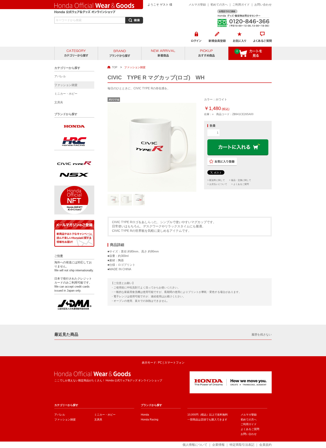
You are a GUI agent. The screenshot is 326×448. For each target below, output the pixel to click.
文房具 (98, 419)
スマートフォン (174, 362)
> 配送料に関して (216, 180)
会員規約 (265, 444)
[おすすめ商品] (206, 53)
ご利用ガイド (241, 4)
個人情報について (195, 444)
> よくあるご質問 (240, 184)
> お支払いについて (217, 184)
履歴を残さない (261, 334)
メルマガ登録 (197, 4)
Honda (145, 414)
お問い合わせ (263, 4)
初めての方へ (219, 4)
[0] (250, 58)
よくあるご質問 (250, 429)
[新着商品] (163, 53)
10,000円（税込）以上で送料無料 (207, 414)
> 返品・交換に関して (240, 180)
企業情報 (218, 444)
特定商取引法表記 (242, 444)
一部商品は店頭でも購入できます (207, 419)
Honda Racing (149, 419)
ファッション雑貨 (65, 419)
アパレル (59, 414)
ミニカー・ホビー (105, 414)
